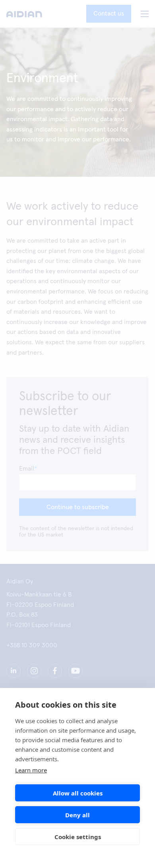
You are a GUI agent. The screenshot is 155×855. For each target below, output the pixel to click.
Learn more (31, 770)
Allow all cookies (78, 793)
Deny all (77, 815)
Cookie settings (77, 837)
